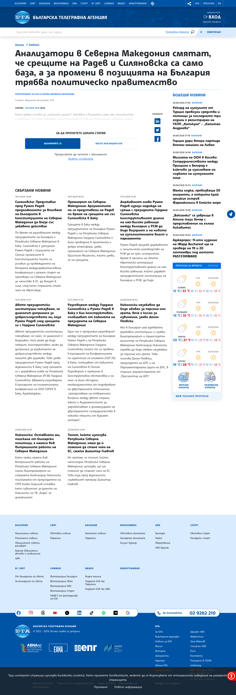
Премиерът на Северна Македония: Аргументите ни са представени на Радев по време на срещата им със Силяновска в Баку (91, 210)
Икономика (61, 3)
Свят (32, 3)
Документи (162, 655)
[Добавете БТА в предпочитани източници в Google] (129, 613)
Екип (193, 651)
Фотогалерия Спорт (62, 590)
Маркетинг (196, 636)
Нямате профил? (212, 21)
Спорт (84, 3)
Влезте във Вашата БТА (109, 143)
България (20, 3)
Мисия (158, 646)
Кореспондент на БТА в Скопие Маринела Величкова (44, 94)
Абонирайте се (53, 143)
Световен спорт (200, 533)
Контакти (196, 655)
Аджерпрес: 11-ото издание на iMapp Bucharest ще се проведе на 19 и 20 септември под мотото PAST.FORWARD (195, 248)
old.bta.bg (195, 665)
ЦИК (17, 558)
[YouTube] (56, 613)
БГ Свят (96, 3)
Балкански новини (95, 533)
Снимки (109, 3)
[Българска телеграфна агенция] (22, 631)
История (160, 651)
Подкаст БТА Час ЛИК (97, 589)
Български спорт (200, 538)
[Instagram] (32, 613)
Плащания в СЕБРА (200, 660)
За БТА (158, 631)
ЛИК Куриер (162, 547)
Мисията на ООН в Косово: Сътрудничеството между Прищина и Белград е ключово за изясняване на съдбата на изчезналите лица (195, 167)
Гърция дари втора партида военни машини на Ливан (196, 143)
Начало (19, 44)
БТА (197, 3)
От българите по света (29, 576)
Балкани (44, 3)
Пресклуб (208, 3)
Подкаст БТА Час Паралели (95, 583)
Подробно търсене (177, 31)
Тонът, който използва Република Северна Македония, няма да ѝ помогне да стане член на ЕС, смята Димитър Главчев (91, 443)
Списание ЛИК (198, 646)
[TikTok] (93, 613)
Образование (162, 542)
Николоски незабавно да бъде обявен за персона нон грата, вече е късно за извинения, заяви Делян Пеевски (143, 313)
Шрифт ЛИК (197, 631)
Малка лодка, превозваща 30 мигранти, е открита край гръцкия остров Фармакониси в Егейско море (197, 196)
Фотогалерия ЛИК (60, 586)
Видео (121, 3)
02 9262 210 (203, 613)
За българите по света (28, 581)
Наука (158, 538)
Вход (215, 17)
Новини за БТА (163, 641)
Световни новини (60, 533)
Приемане (100, 687)
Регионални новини (26, 538)
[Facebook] (20, 613)
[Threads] (44, 613)
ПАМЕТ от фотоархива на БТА (64, 597)
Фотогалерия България (63, 576)
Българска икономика (132, 538)
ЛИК (74, 3)
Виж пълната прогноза (192, 396)
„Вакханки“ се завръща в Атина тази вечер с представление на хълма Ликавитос (193, 221)
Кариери (160, 660)
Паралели (55, 538)
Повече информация (128, 687)
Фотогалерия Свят (61, 581)
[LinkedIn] (81, 613)
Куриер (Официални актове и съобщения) (27, 552)
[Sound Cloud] (117, 613)
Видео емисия (93, 576)
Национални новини (26, 533)
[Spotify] (105, 613)
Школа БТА (161, 665)
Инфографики (138, 3)
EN (219, 3)
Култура (160, 533)
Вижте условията (80, 159)
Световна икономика (132, 533)
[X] (68, 613)
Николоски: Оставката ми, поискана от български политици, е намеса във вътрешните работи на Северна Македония (37, 443)
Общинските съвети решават (27, 544)
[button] (152, 3)
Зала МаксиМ (197, 641)
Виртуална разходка (167, 636)
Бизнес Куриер (128, 542)
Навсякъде (214, 32)
